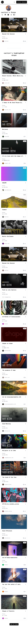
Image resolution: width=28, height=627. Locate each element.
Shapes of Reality (8, 611)
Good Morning (6, 423)
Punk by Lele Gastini (9, 290)
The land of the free (9, 477)
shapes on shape (7, 343)
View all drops (14, 624)
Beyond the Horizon (8, 34)
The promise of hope (9, 370)
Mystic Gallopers (7, 236)
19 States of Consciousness (11, 316)
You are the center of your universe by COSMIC (11, 584)
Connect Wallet (21, 2)
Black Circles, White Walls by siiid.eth (12, 76)
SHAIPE (4, 183)
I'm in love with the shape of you (12, 156)
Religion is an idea (9, 450)
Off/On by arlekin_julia (10, 504)
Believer (5, 129)
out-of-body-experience (9, 557)
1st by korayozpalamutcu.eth (11, 397)
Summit (4, 209)
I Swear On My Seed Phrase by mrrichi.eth (12, 102)
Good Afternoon (7, 531)
